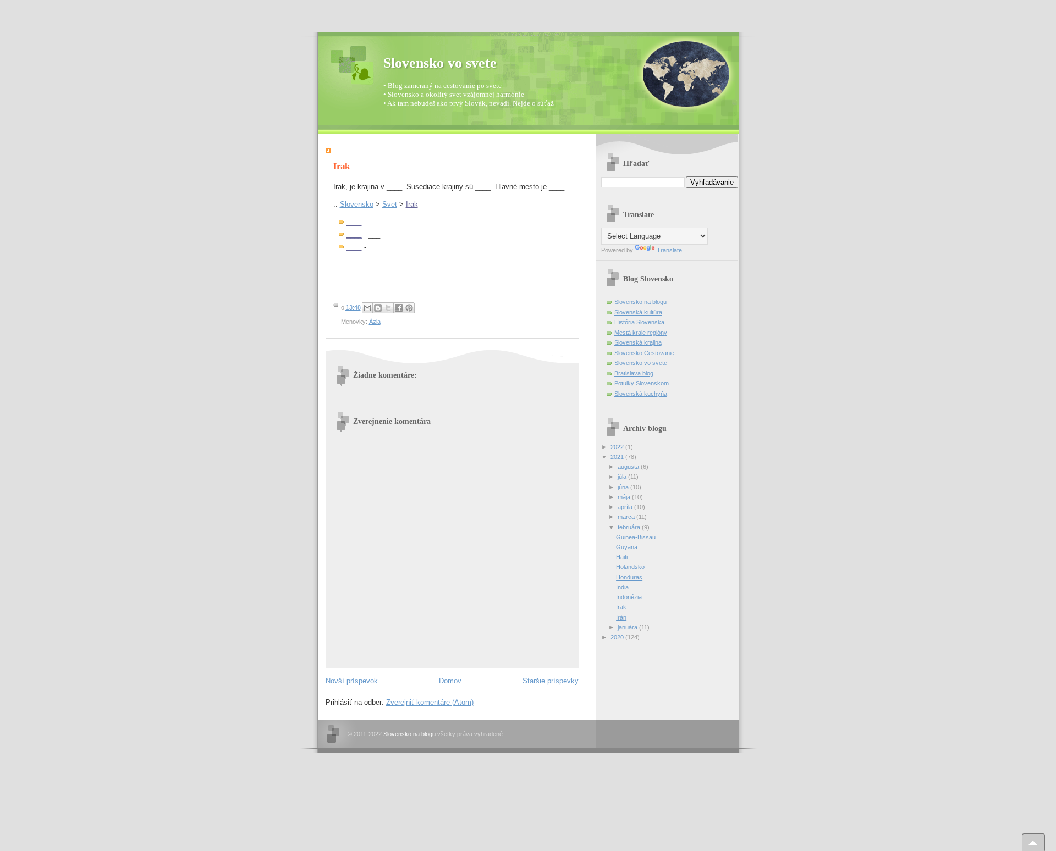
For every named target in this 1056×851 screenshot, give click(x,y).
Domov (450, 681)
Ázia (375, 321)
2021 (617, 457)
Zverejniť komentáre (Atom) (430, 702)
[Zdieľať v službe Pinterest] (409, 307)
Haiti (622, 557)
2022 (617, 447)
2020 (617, 637)
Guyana (626, 547)
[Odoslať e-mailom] (367, 307)
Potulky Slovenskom (641, 383)
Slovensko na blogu (640, 302)
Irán (621, 617)
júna (624, 487)
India (622, 587)
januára (628, 627)
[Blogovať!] (377, 307)
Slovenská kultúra (638, 312)
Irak (412, 204)
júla (623, 476)
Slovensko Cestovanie (644, 353)
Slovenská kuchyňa (640, 393)
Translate (669, 250)
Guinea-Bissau (636, 537)
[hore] (1033, 842)
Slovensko (356, 204)
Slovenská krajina (638, 342)
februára (630, 527)
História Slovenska (639, 322)
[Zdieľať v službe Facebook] (398, 307)
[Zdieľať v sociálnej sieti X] (388, 307)
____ (354, 222)
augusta (629, 466)
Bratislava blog (633, 373)
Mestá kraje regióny (640, 332)
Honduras (629, 577)
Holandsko (630, 566)
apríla (626, 507)
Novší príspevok (352, 681)
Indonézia (629, 597)
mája (625, 497)
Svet (389, 204)
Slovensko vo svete (440, 63)
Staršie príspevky (550, 681)
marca (627, 516)
